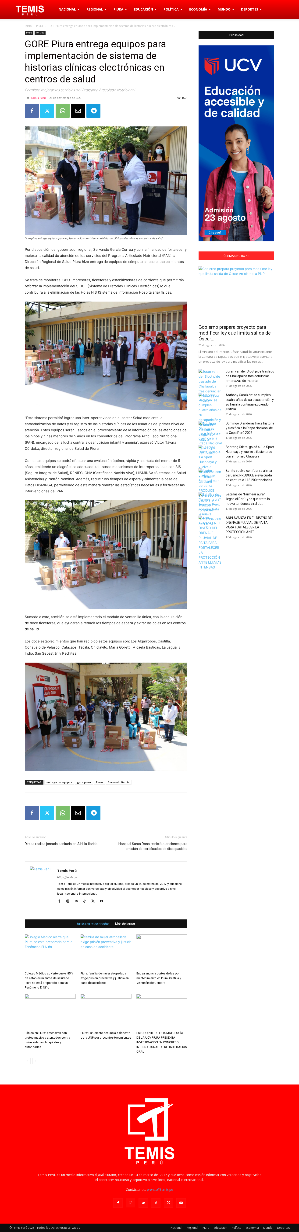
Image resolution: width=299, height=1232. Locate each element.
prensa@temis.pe (160, 1189)
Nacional (67, 9)
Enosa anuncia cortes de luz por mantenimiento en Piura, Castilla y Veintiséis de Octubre (158, 978)
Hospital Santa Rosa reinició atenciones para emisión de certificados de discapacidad (152, 846)
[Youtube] (103, 901)
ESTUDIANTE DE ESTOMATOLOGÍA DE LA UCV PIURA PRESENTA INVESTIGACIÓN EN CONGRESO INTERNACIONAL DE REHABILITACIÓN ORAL (161, 1042)
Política (171, 9)
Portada (40, 32)
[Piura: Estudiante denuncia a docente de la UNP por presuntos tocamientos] (106, 1011)
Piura (118, 9)
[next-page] (35, 1061)
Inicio (28, 26)
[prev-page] (28, 1061)
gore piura (84, 782)
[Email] (78, 111)
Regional (94, 9)
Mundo (224, 9)
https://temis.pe (67, 877)
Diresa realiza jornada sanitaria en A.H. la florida (61, 844)
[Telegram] (93, 111)
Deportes (249, 9)
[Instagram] (69, 901)
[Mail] (78, 901)
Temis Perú (38, 98)
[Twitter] (47, 111)
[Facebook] (32, 111)
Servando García (118, 782)
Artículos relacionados (93, 924)
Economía (198, 9)
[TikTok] (86, 901)
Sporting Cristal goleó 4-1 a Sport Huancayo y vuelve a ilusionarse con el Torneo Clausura (250, 451)
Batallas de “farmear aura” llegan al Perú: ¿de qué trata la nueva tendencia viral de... (248, 498)
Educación (143, 9)
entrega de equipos (59, 782)
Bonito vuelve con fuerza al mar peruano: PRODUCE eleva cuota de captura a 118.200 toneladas (249, 475)
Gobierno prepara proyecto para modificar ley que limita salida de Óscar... (235, 333)
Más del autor (125, 924)
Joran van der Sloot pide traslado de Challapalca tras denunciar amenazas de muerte (250, 376)
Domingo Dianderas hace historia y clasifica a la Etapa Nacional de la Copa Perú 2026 (250, 428)
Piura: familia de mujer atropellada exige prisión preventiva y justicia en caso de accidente (105, 978)
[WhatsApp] (63, 111)
